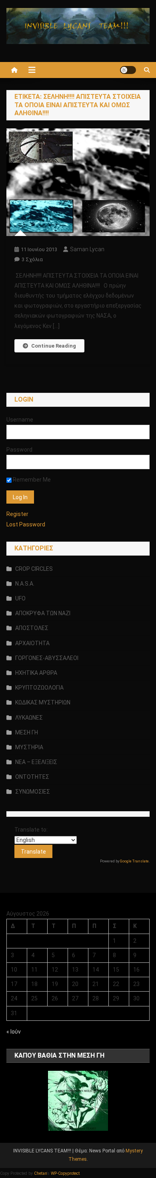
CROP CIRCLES (34, 569)
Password (19, 449)
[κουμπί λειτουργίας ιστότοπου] (128, 70)
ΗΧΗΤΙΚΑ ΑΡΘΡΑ (36, 673)
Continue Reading (53, 346)
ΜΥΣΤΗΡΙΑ (29, 747)
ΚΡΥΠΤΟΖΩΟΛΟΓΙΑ (39, 687)
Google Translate (134, 861)
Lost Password (25, 524)
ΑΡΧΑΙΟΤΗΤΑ (32, 643)
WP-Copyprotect (65, 1173)
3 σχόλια (32, 259)
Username (19, 419)
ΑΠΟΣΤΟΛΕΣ (31, 628)
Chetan (40, 1173)
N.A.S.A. (24, 583)
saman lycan (87, 249)
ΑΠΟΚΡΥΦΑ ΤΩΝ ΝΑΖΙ (42, 613)
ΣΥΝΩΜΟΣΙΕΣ (32, 791)
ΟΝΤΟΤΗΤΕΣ (32, 777)
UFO (20, 598)
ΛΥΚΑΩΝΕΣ (29, 717)
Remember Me (31, 479)
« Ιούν (13, 1031)
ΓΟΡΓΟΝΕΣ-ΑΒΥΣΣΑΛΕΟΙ (46, 658)
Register (17, 514)
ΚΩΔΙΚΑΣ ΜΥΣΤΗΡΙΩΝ (42, 702)
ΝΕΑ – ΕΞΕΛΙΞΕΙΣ (36, 762)
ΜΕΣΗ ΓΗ (26, 732)
